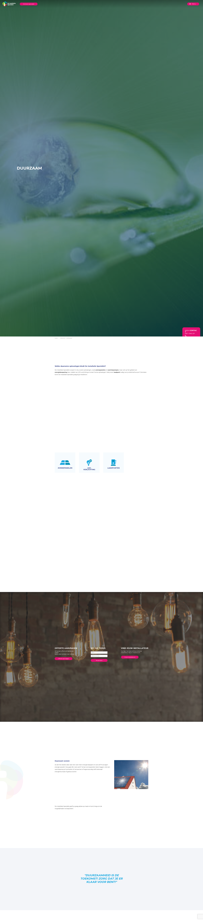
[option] (131, 774)
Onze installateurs (129, 657)
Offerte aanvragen (63, 658)
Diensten (62, 338)
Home (56, 338)
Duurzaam (69, 338)
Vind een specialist (28, 4)
